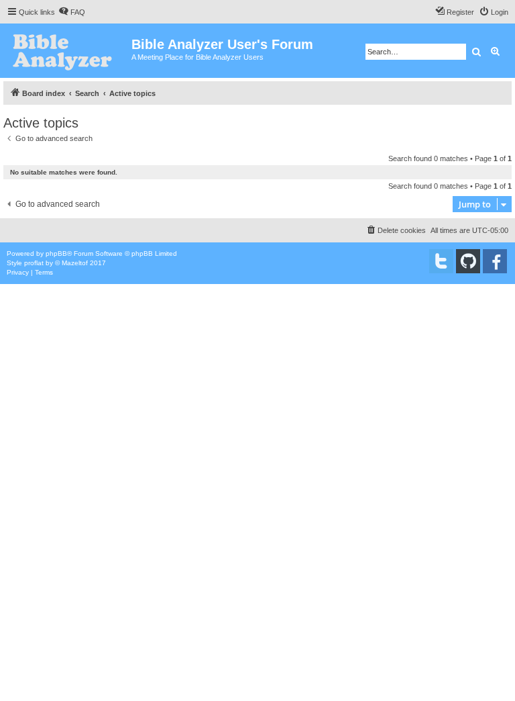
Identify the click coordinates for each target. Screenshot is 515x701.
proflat (34, 263)
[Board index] (67, 51)
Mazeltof (75, 263)
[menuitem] (71, 12)
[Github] (468, 261)
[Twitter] (441, 261)
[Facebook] (495, 261)
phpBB (56, 253)
